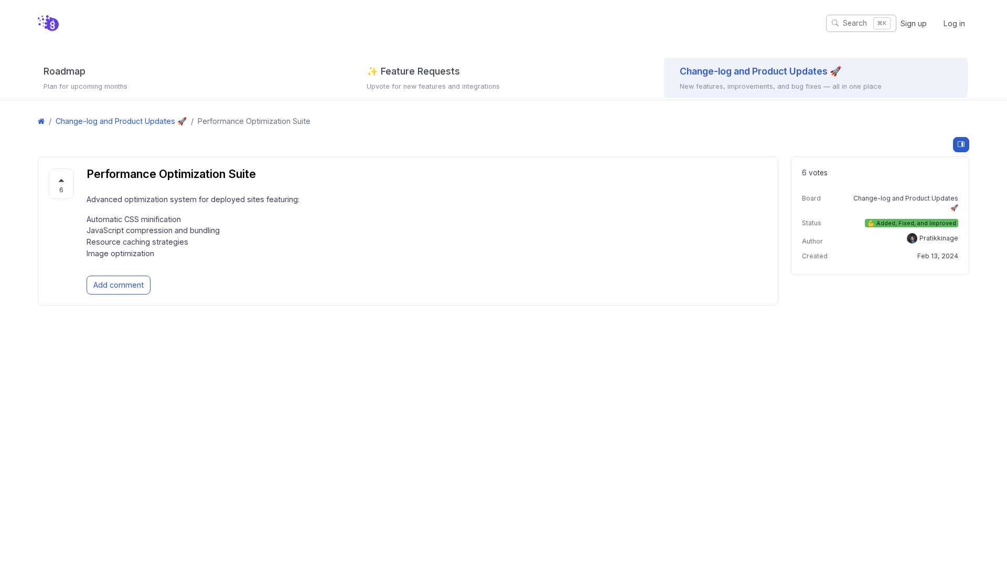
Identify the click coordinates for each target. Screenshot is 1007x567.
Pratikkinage (938, 238)
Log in (954, 23)
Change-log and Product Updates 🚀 (121, 121)
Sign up (914, 23)
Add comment (118, 284)
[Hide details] (961, 144)
